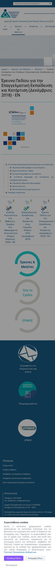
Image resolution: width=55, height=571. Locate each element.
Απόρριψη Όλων (35, 558)
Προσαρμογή (11, 565)
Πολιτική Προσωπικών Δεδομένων (20, 552)
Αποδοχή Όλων (14, 558)
